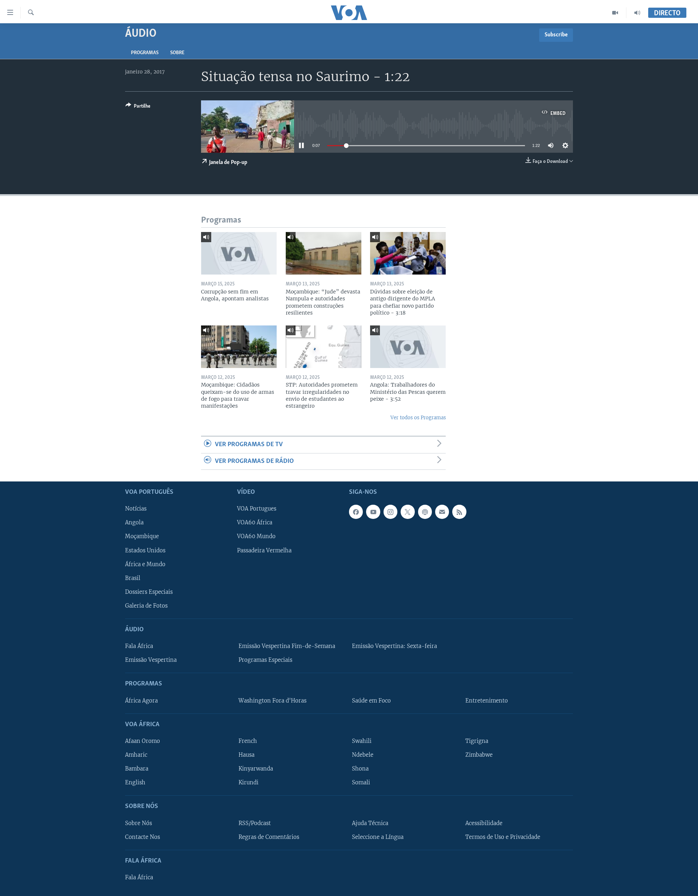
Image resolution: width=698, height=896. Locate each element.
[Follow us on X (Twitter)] (407, 512)
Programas (145, 53)
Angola (134, 523)
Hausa (246, 755)
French (247, 741)
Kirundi (248, 782)
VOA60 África (254, 523)
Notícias (136, 508)
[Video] (615, 12)
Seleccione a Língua (378, 837)
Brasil (132, 578)
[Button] (138, 107)
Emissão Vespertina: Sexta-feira (394, 646)
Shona (360, 768)
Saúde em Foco (371, 700)
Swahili (362, 741)
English (135, 782)
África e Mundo (145, 564)
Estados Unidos (145, 550)
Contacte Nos (142, 837)
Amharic (136, 755)
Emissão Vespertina (151, 660)
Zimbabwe (479, 755)
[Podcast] (425, 512)
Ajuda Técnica (370, 823)
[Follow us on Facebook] (356, 512)
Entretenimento (486, 700)
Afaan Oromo (142, 741)
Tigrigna (476, 741)
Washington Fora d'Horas (272, 700)
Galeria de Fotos (146, 606)
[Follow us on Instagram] (390, 512)
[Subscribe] (442, 512)
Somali (361, 782)
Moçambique (142, 536)
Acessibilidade (483, 823)
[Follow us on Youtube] (373, 512)
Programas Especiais (265, 660)
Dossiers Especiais (149, 592)
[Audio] (637, 12)
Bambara (136, 768)
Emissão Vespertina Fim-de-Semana (286, 646)
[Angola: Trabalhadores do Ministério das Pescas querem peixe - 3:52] (408, 346)
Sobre (177, 53)
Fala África (139, 646)
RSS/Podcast (254, 823)
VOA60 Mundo (256, 536)
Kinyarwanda (255, 768)
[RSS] (459, 512)
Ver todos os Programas (418, 418)
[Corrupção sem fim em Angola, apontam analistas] (239, 253)
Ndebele (362, 755)
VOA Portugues (256, 508)
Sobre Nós (138, 823)
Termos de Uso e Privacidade (502, 837)
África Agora (141, 700)
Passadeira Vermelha (264, 550)
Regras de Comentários (268, 837)
